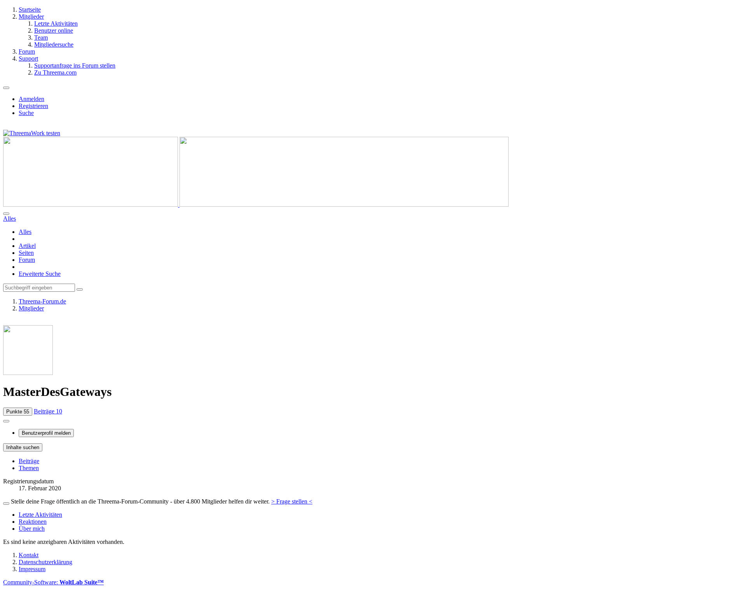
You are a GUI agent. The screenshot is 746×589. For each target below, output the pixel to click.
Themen (29, 468)
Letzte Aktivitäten (40, 514)
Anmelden (31, 99)
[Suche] (6, 214)
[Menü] (6, 88)
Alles (25, 231)
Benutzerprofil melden (46, 433)
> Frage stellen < (291, 501)
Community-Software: (53, 582)
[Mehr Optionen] (6, 421)
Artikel (27, 245)
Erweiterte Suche (40, 273)
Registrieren (33, 106)
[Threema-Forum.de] (256, 204)
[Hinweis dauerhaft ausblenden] (6, 503)
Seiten (26, 252)
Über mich (32, 528)
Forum (27, 259)
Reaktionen (33, 521)
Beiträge (29, 461)
